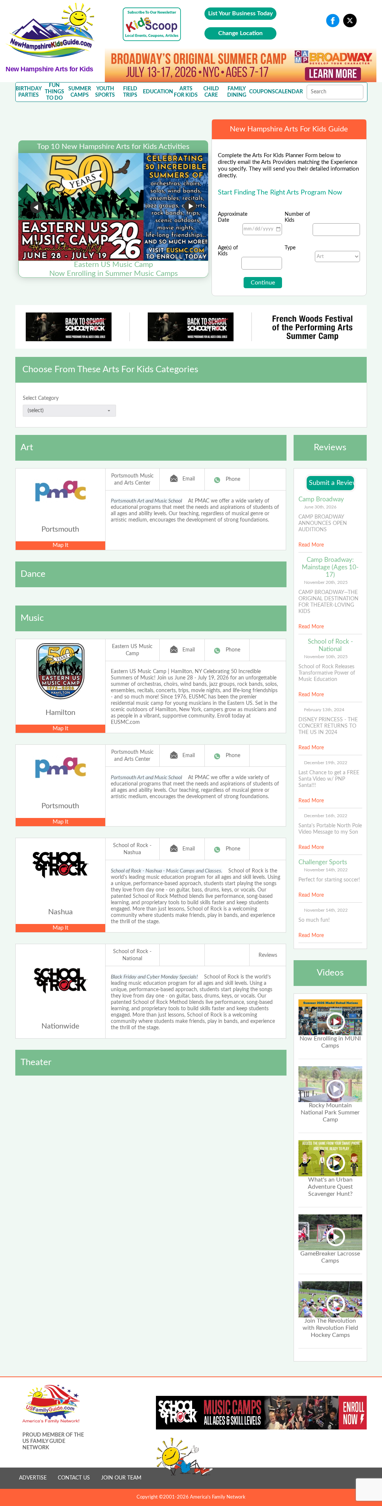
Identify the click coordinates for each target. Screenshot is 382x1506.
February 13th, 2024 (324, 709)
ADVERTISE (33, 1478)
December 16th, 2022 (325, 815)
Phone (233, 479)
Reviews (268, 955)
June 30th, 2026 (320, 507)
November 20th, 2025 (326, 582)
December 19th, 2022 (325, 762)
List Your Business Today (240, 13)
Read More (311, 545)
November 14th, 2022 (326, 870)
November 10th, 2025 (326, 656)
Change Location (240, 33)
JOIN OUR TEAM (121, 1478)
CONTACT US (74, 1478)
